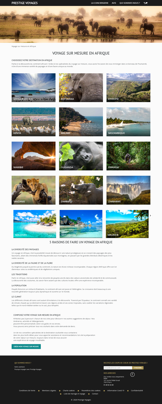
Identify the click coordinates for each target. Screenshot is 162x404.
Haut (153, 396)
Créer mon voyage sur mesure (26, 346)
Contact (95, 394)
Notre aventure (19, 367)
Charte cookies (69, 391)
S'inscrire (138, 368)
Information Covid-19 (115, 391)
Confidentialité (137, 391)
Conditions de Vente (27, 391)
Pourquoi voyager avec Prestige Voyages (28, 369)
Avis (114, 3)
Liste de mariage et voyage (74, 394)
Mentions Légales (49, 391)
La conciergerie (99, 3)
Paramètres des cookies (91, 391)
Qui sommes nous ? (130, 3)
